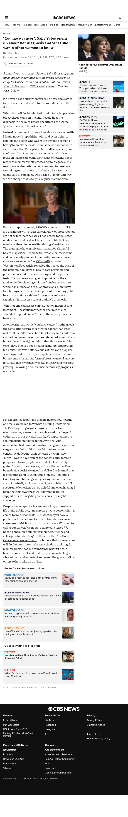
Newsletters (9, 750)
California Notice (96, 725)
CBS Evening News (42, 86)
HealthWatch (68, 24)
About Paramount (54, 750)
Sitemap (7, 768)
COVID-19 (43, 261)
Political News (10, 720)
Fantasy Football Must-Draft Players (18, 734)
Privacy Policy (94, 720)
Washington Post (14, 265)
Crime (117, 24)
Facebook (50, 725)
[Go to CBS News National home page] (64, 17)
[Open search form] (120, 18)
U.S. (7, 24)
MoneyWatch (85, 24)
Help (47, 763)
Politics (54, 24)
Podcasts (8, 754)
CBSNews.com (24, 82)
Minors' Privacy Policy (98, 738)
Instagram (50, 729)
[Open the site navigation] (24, 17)
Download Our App (13, 759)
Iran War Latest (11, 725)
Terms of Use (94, 734)
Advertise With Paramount (59, 754)
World (44, 24)
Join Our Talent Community (60, 759)
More (41, 568)
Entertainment (103, 24)
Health (7, 33)
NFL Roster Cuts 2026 (15, 729)
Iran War (16, 24)
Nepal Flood (31, 24)
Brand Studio (10, 763)
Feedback (50, 768)
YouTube (49, 720)
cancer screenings (38, 274)
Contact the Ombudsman (58, 772)
